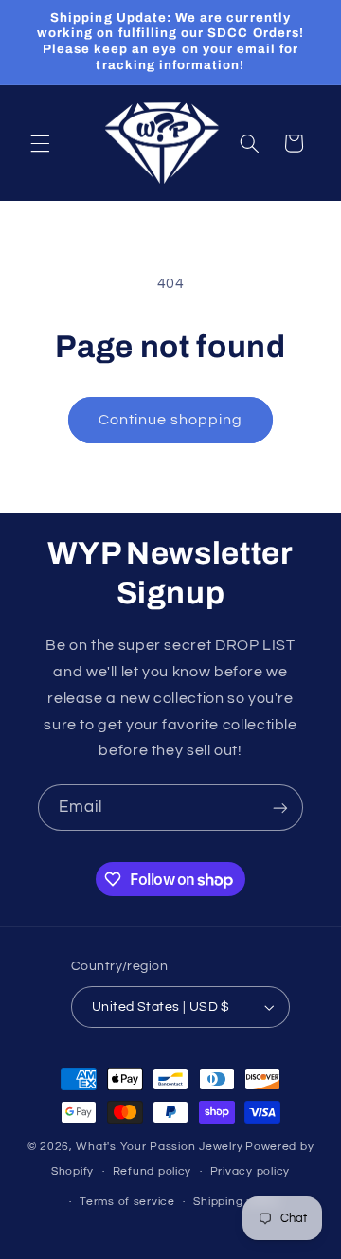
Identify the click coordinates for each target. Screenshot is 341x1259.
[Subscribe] (280, 807)
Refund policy (152, 1171)
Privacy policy (250, 1171)
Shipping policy (236, 1201)
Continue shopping (171, 419)
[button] (40, 143)
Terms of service (127, 1201)
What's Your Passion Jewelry (159, 1147)
